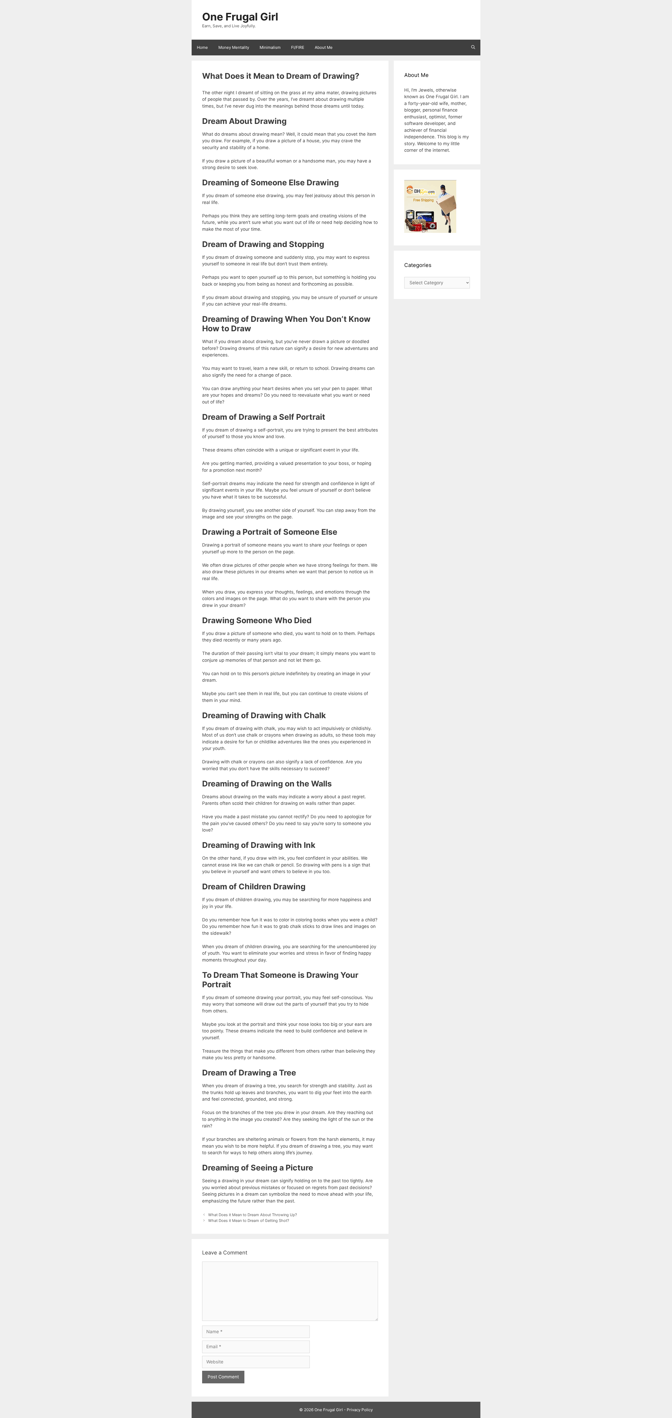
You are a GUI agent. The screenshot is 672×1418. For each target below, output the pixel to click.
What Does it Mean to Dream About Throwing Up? (252, 1214)
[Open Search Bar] (473, 47)
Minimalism (270, 47)
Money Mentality (233, 47)
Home (202, 47)
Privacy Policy (360, 1409)
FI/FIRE (297, 47)
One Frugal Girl (240, 16)
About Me (324, 47)
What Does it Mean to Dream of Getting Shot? (248, 1220)
